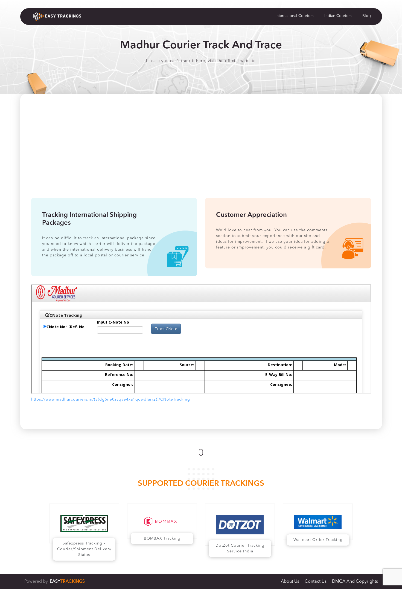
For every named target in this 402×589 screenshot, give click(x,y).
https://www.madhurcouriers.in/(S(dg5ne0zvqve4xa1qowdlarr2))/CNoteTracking (110, 399)
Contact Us (316, 581)
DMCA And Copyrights (355, 581)
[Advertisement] (201, 157)
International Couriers (294, 16)
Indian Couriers (337, 16)
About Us (290, 581)
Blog (366, 16)
